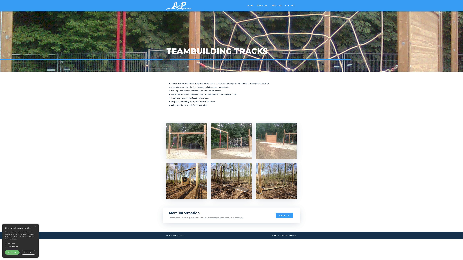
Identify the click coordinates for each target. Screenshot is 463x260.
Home (250, 6)
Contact (290, 6)
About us (277, 6)
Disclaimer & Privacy (288, 235)
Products (262, 6)
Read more (13, 239)
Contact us (284, 215)
